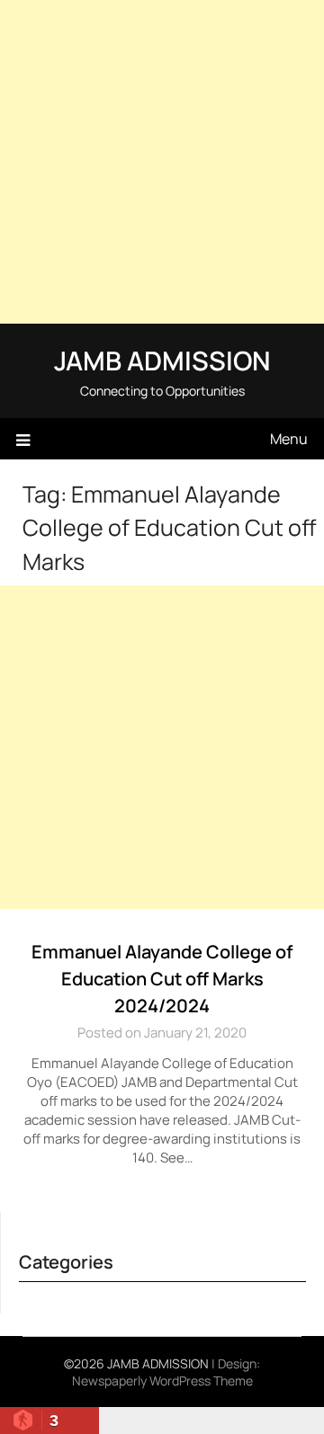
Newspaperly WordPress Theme (162, 1380)
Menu (289, 439)
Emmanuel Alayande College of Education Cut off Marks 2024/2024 (162, 979)
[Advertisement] (162, 162)
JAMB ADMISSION (162, 361)
